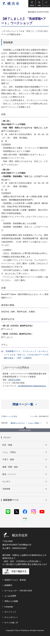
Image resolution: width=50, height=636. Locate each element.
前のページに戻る (10, 416)
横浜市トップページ (18, 423)
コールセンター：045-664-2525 (18, 591)
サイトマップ (10, 612)
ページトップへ (25, 430)
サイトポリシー (11, 617)
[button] (31, 3)
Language (8, 607)
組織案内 (8, 585)
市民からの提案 (11, 601)
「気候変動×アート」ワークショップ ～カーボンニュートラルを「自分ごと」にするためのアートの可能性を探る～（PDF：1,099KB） (26, 354)
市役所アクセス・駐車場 (15, 580)
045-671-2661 (14, 380)
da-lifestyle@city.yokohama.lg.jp (32, 386)
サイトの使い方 (11, 623)
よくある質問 (10, 596)
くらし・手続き (33, 423)
